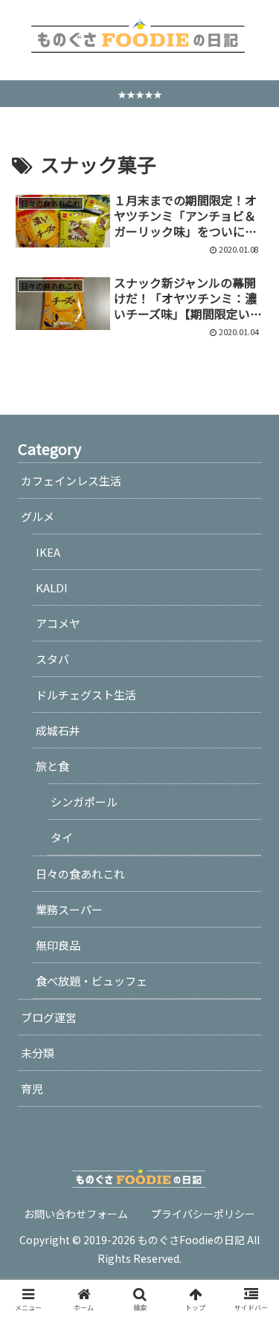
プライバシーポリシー (203, 1213)
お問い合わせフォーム (76, 1213)
